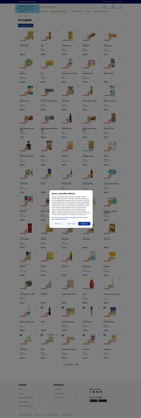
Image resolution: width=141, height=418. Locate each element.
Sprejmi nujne (71, 224)
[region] (71, 209)
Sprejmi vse (84, 224)
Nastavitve (58, 224)
